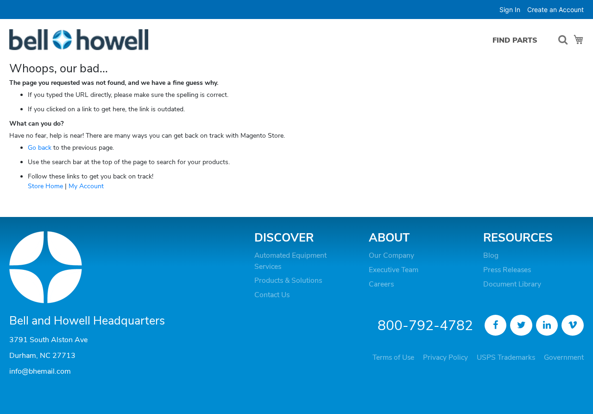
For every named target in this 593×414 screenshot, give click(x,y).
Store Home (45, 186)
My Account (86, 186)
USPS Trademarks (506, 357)
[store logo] (78, 39)
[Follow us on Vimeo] (572, 325)
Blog (490, 255)
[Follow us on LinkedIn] (547, 325)
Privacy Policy (445, 357)
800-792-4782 (425, 325)
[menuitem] (515, 40)
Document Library (512, 284)
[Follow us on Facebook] (496, 325)
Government (564, 357)
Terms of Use (393, 357)
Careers (381, 284)
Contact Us (272, 295)
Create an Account (555, 9)
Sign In (509, 9)
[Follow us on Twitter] (521, 325)
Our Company (391, 255)
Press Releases (507, 270)
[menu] (517, 40)
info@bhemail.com (40, 371)
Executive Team (393, 270)
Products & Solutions (288, 280)
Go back (39, 147)
